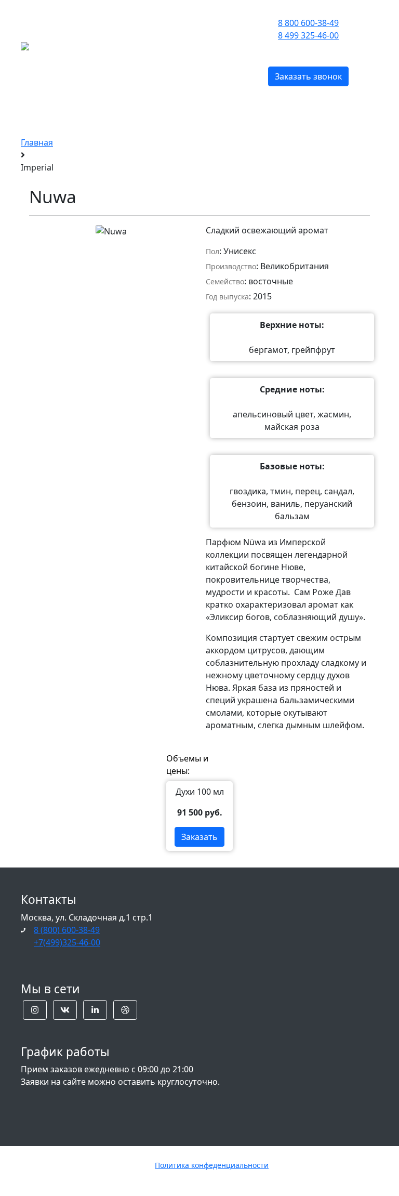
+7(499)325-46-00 (67, 942)
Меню (133, 45)
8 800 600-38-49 (308, 23)
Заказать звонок (308, 76)
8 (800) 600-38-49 (67, 930)
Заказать (199, 837)
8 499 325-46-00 (308, 35)
